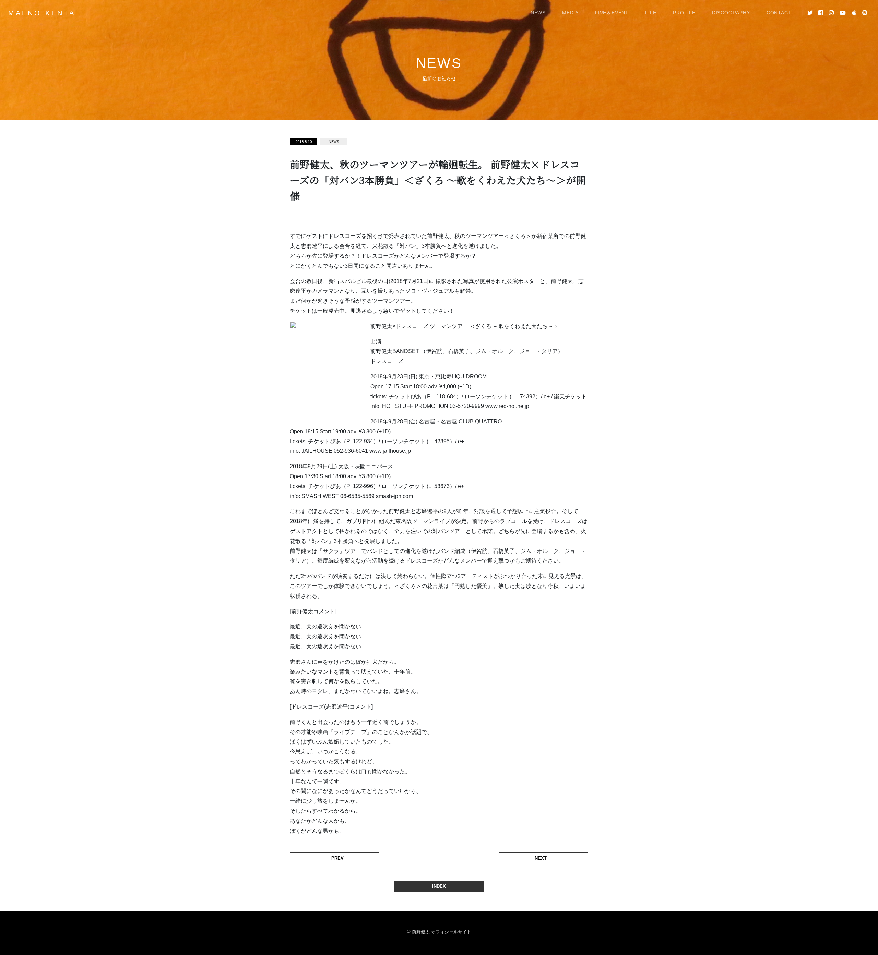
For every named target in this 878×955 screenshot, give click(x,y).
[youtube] (843, 13)
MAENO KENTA (41, 13)
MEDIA (570, 12)
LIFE (650, 12)
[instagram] (831, 13)
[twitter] (810, 13)
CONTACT (779, 12)
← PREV (334, 858)
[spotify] (865, 13)
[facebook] (821, 13)
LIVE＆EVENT (612, 12)
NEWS (538, 12)
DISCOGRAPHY (731, 12)
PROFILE (684, 12)
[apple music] (853, 13)
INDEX (439, 886)
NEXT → (544, 858)
